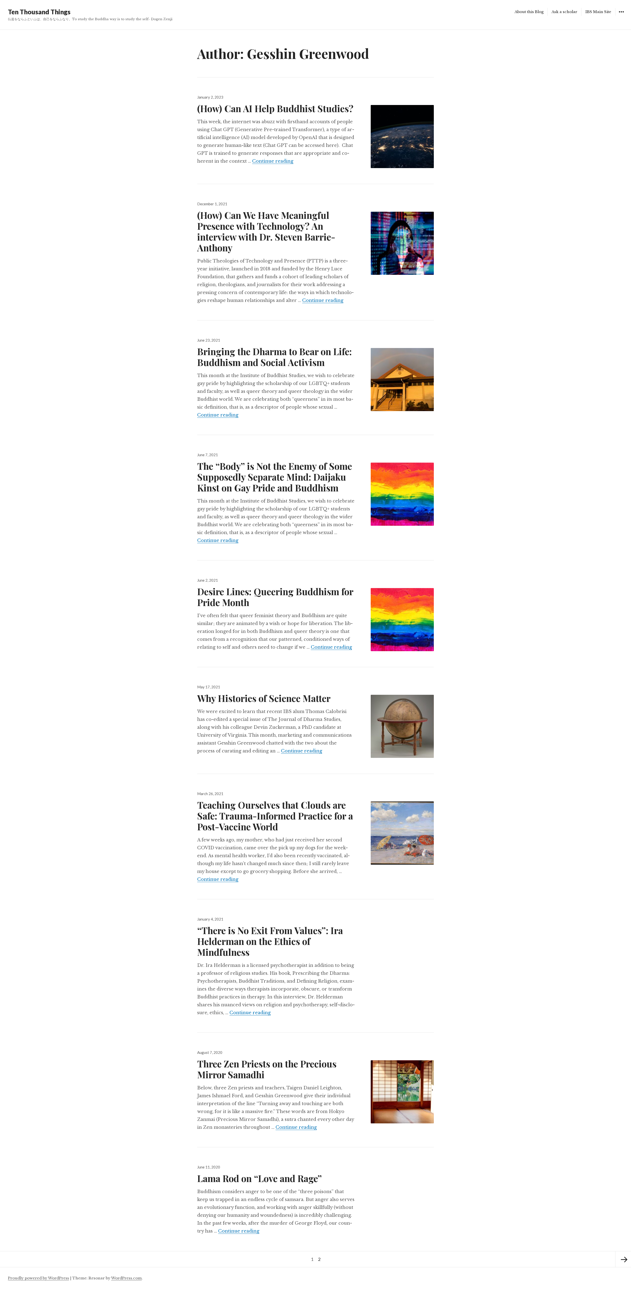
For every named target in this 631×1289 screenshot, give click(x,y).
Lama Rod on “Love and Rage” (259, 1178)
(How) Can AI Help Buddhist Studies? (275, 108)
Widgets (621, 15)
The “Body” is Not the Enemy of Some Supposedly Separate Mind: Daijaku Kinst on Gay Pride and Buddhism (274, 477)
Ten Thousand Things (39, 12)
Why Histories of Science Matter (264, 698)
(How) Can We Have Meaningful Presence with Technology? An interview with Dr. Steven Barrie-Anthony (266, 231)
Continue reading (272, 161)
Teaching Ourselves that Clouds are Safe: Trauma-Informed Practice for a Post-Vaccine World (275, 816)
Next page (623, 1259)
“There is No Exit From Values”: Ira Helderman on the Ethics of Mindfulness (270, 941)
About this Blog (529, 11)
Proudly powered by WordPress (38, 1278)
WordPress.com (126, 1278)
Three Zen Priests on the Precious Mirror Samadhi (266, 1069)
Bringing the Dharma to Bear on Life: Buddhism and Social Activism (274, 356)
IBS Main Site (598, 11)
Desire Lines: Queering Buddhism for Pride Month (275, 596)
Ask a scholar (564, 11)
